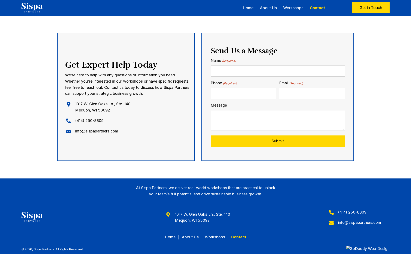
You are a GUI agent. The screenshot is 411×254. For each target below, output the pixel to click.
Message (219, 105)
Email (291, 83)
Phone (224, 83)
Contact (238, 237)
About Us (190, 237)
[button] (371, 7)
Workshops (215, 237)
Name (223, 60)
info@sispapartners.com (96, 131)
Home (170, 237)
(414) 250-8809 (89, 120)
